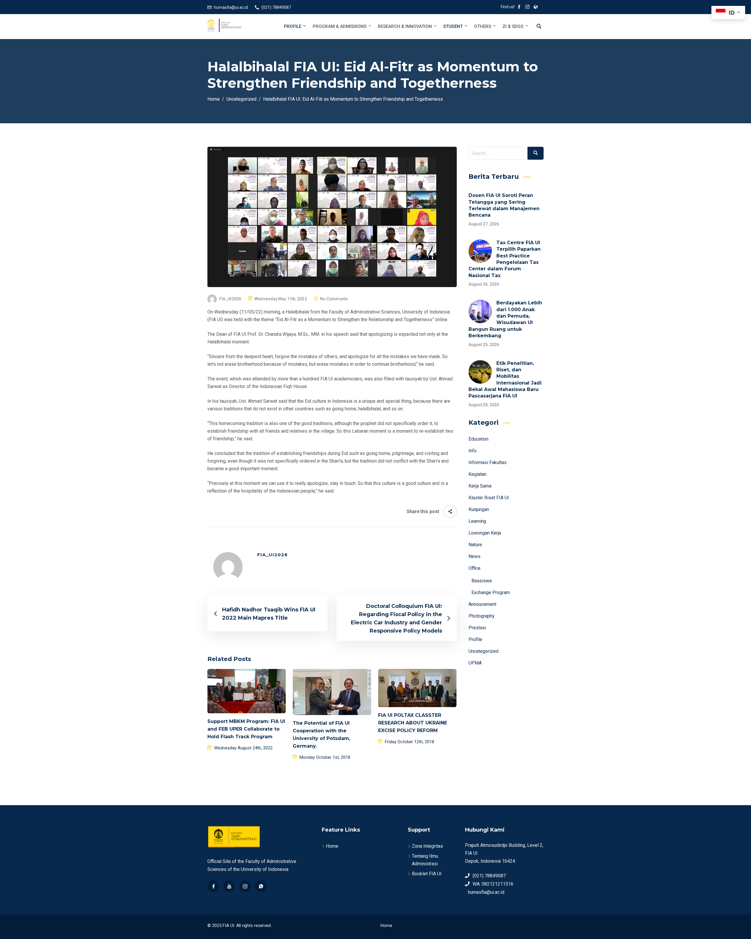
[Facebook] (213, 886)
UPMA (475, 663)
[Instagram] (245, 886)
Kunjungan (478, 509)
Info (472, 451)
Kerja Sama (479, 486)
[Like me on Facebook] (519, 7)
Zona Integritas (427, 846)
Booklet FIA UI (427, 873)
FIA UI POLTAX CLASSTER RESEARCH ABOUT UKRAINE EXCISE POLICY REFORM (412, 722)
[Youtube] (229, 886)
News (474, 556)
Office (474, 568)
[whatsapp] (261, 886)
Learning (477, 521)
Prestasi (477, 628)
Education (478, 439)
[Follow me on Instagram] (527, 7)
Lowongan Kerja (484, 533)
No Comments (334, 298)
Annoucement (482, 604)
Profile (292, 26)
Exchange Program (490, 592)
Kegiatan (477, 474)
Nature (475, 544)
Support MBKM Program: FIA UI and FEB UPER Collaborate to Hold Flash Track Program (246, 729)
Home (332, 846)
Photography (481, 616)
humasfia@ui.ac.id (231, 7)
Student (453, 26)
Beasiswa (481, 581)
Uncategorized (483, 651)
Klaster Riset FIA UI (488, 497)
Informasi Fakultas (487, 462)
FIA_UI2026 (230, 298)
